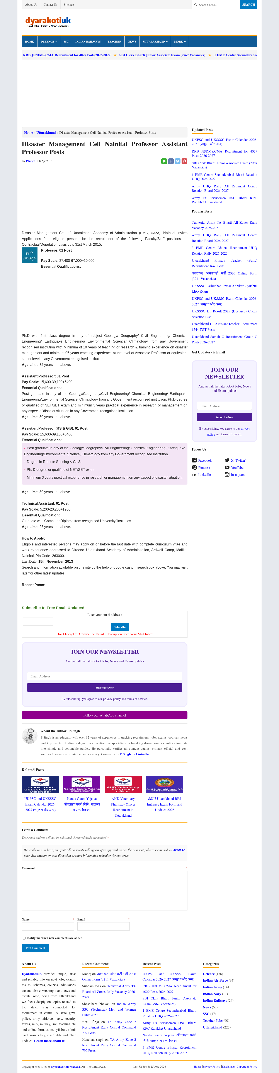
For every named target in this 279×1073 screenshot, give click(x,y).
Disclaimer (228, 1066)
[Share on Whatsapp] (164, 161)
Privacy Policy (211, 1066)
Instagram (238, 474)
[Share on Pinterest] (184, 161)
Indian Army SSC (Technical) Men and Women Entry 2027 (109, 1009)
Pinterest (204, 467)
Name (48, 919)
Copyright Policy (247, 1066)
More (178, 41)
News (132, 41)
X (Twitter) (238, 460)
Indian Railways (88, 41)
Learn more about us (49, 1040)
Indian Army (212, 986)
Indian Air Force (215, 980)
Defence (47, 41)
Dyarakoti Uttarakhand (65, 1066)
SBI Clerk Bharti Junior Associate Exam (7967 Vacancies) (144, 54)
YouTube (237, 467)
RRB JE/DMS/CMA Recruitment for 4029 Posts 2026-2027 (224, 153)
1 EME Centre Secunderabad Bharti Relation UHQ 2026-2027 (224, 176)
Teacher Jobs (213, 1020)
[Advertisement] (139, 93)
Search (248, 4)
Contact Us (50, 4)
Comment (104, 868)
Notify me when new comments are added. (55, 938)
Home (29, 41)
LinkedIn (204, 474)
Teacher (114, 41)
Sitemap (69, 4)
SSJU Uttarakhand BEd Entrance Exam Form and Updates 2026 (164, 804)
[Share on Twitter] (177, 161)
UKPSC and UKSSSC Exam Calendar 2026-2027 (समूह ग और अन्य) (40, 804)
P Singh (30, 161)
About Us (31, 4)
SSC (66, 41)
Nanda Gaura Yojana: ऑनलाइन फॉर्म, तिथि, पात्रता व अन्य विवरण (82, 804)
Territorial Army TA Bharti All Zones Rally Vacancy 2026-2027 (109, 991)
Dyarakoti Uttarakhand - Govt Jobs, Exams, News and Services (48, 22)
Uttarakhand (154, 41)
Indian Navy (212, 993)
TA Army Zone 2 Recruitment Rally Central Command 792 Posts (109, 1027)
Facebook (205, 460)
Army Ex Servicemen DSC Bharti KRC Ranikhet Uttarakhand (224, 199)
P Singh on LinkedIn (134, 754)
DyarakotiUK (32, 973)
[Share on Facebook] (171, 161)
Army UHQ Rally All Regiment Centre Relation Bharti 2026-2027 (224, 188)
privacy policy (112, 699)
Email (103, 919)
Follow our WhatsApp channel (104, 715)
